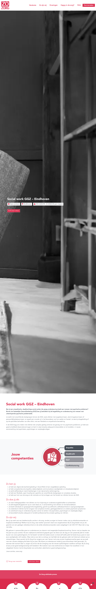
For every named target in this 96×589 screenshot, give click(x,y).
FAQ (79, 5)
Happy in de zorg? (67, 5)
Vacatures (32, 5)
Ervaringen (54, 5)
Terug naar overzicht (15, 561)
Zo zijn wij (42, 5)
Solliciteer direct (13, 211)
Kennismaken (89, 5)
